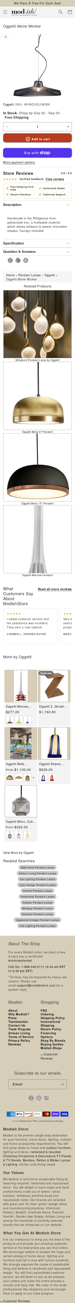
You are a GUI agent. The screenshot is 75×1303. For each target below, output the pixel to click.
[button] (5, 12)
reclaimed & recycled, (46, 1152)
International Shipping (50, 1023)
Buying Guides (52, 1044)
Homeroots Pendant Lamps (38, 896)
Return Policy (51, 1029)
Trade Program (19, 1029)
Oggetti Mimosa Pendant (37, 575)
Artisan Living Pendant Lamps (37, 873)
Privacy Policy (19, 1040)
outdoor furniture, (58, 1148)
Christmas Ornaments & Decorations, (29, 1156)
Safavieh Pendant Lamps (37, 914)
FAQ (44, 1010)
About (13, 1010)
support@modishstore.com (36, 985)
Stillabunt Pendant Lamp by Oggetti (37, 360)
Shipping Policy (53, 1018)
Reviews (14, 1044)
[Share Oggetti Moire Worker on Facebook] (9, 260)
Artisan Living (19, 1033)
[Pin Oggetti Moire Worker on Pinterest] (24, 260)
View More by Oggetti (18, 852)
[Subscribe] (61, 1084)
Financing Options (48, 1035)
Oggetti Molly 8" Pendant (37, 431)
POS (35, 1121)
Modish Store (26, 1121)
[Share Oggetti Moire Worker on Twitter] (17, 260)
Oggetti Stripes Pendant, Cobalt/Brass (50, 763)
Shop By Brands (53, 1040)
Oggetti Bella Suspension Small (18, 763)
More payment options (19, 162)
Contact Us (16, 1025)
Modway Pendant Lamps (37, 908)
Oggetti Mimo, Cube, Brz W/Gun (20, 821)
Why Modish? (18, 1014)
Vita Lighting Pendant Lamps (37, 925)
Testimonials (18, 1021)
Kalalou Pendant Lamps (37, 902)
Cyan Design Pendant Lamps (37, 885)
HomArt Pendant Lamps (37, 890)
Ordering (47, 1014)
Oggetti (8, 104)
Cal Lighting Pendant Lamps (37, 879)
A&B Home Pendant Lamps (37, 867)
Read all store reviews (55, 589)
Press (12, 1018)
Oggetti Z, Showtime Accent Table (53, 706)
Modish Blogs (51, 1048)
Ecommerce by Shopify (52, 1121)
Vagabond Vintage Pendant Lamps (37, 920)
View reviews (55, 179)
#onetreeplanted (20, 960)
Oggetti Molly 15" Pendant (37, 503)
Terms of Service (21, 1037)
